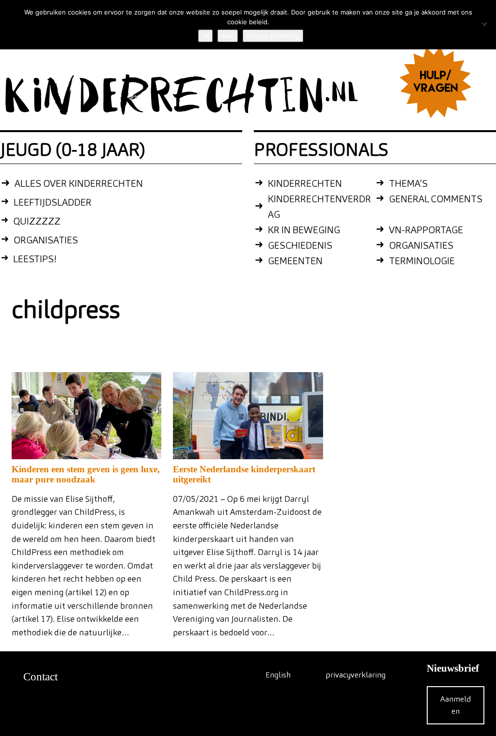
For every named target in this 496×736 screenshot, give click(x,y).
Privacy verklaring (273, 36)
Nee (227, 36)
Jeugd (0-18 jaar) (72, 149)
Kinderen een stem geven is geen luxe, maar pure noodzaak (86, 474)
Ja (205, 36)
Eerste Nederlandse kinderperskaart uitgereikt (244, 474)
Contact (40, 676)
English (278, 675)
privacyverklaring (356, 675)
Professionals (321, 149)
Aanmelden (455, 705)
